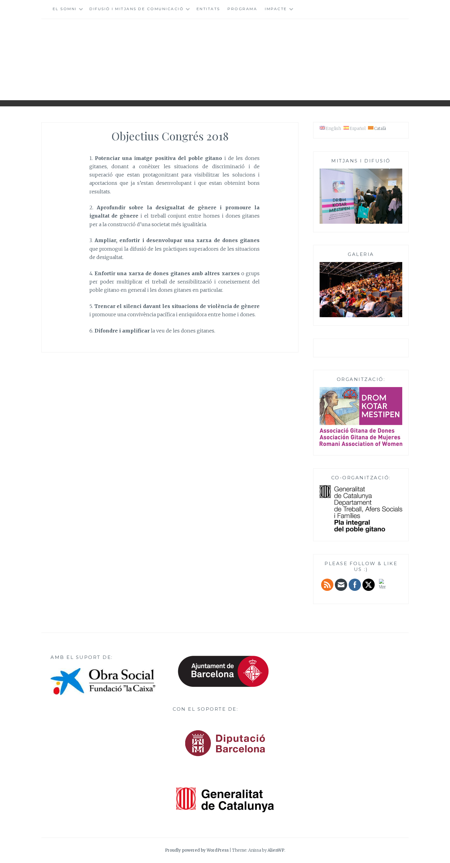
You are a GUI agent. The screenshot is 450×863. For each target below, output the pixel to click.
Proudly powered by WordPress (197, 850)
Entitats (208, 8)
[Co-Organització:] (361, 531)
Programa (242, 8)
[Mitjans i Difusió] (361, 223)
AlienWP (276, 850)
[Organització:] (361, 416)
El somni (65, 8)
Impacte (276, 8)
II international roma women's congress (225, 57)
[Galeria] (361, 316)
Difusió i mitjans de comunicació (136, 8)
